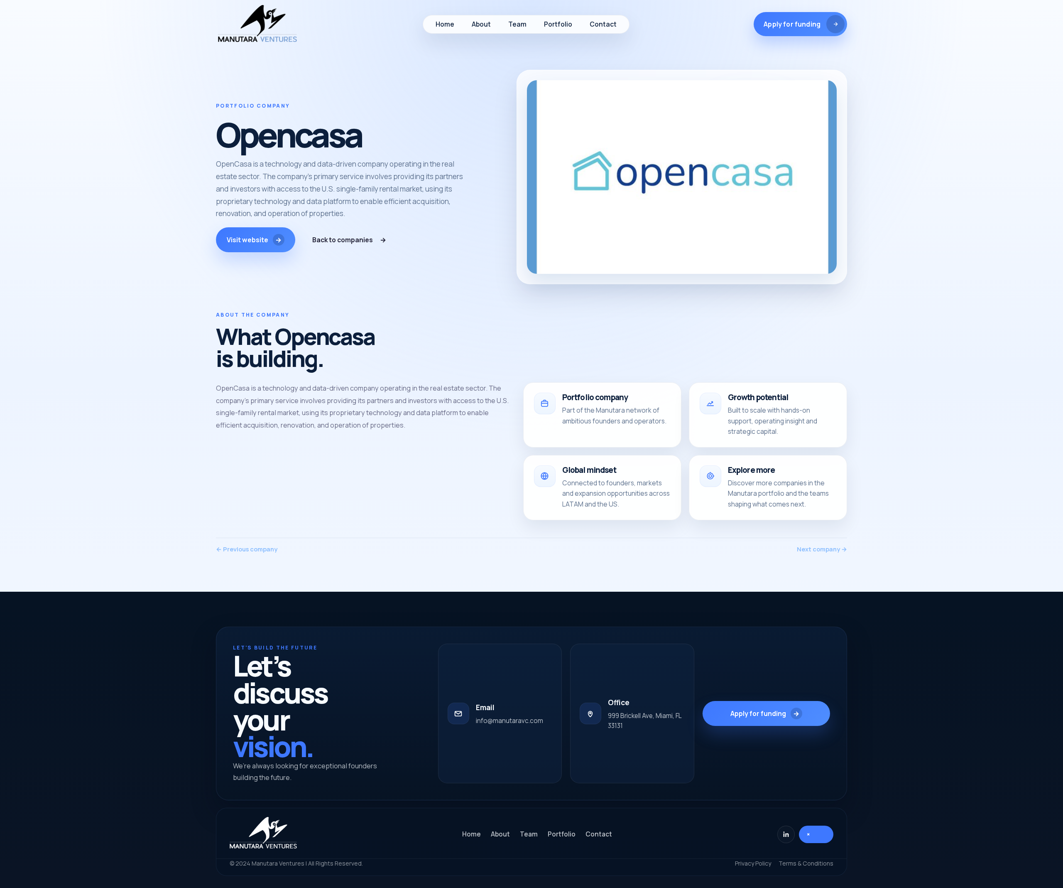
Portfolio (562, 834)
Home (471, 834)
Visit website (254, 240)
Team (529, 834)
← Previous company (246, 549)
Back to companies (349, 240)
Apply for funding (765, 713)
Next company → (822, 549)
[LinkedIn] (786, 834)
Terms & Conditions (806, 863)
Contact (598, 834)
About (500, 834)
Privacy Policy (753, 863)
